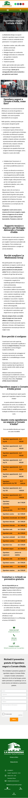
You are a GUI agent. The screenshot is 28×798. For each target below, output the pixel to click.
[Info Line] (14, 635)
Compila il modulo (14, 646)
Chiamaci (20, 789)
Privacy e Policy (14, 757)
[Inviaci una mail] (14, 628)
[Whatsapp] (15, 4)
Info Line (14, 638)
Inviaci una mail (14, 630)
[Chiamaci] (20, 788)
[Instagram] (21, 4)
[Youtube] (23, 4)
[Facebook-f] (18, 4)
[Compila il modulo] (14, 643)
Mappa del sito (14, 762)
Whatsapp (14, 794)
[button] (7, 10)
